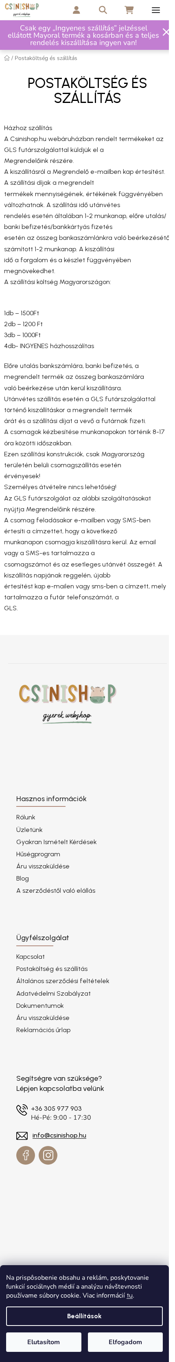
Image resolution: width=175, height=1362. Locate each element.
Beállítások (84, 1316)
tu (130, 1295)
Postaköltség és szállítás (52, 969)
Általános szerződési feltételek (62, 981)
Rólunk (25, 817)
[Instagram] (48, 1155)
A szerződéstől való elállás (55, 890)
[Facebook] (25, 1155)
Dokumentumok (40, 1005)
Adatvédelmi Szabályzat (53, 993)
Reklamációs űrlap (43, 1030)
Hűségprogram (38, 854)
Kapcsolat (30, 956)
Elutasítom (43, 1342)
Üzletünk (29, 830)
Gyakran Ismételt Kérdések (56, 842)
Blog (22, 878)
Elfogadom (125, 1342)
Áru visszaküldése (43, 866)
